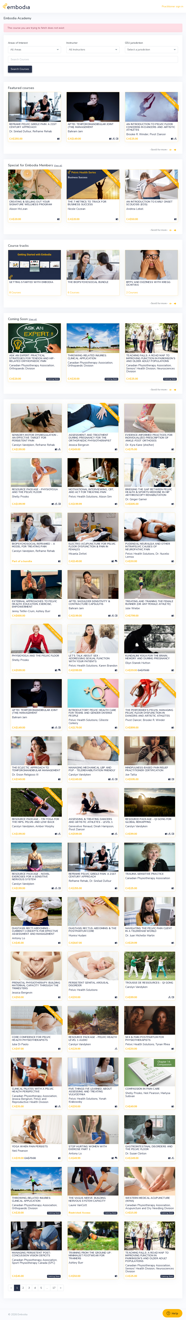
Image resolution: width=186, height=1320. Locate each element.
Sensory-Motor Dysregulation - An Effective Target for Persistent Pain (35, 437)
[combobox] (34, 49)
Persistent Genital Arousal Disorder (89, 984)
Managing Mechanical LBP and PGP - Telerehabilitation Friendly (92, 769)
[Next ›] (175, 150)
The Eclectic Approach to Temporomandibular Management (36, 769)
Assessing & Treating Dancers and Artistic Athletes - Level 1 (91, 820)
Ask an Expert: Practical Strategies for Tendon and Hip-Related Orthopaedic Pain (32, 358)
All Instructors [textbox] (77, 49)
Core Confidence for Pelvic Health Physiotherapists (31, 1038)
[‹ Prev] (170, 150)
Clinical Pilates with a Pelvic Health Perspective (33, 1090)
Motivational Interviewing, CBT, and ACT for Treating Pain (91, 491)
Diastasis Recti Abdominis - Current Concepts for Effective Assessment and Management (35, 931)
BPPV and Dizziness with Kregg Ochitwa (148, 283)
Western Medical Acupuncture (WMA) (147, 1199)
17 (53, 1288)
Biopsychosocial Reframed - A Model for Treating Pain (33, 545)
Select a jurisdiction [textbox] (138, 49)
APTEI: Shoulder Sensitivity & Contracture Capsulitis (89, 603)
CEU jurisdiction (134, 43)
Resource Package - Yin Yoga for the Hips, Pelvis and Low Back (35, 820)
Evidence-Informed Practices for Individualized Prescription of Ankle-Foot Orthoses (149, 437)
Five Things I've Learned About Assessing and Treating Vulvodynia (90, 1091)
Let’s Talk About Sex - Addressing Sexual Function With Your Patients (89, 658)
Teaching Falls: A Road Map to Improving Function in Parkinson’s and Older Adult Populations (150, 358)
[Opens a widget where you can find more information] (172, 1313)
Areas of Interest (18, 43)
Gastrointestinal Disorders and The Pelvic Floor (149, 1148)
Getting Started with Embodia (31, 282)
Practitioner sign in (172, 6)
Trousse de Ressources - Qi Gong (149, 982)
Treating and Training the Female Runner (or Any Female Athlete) (149, 603)
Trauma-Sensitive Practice (144, 874)
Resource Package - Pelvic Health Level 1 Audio (93, 1038)
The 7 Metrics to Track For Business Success (87, 203)
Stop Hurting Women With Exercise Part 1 (88, 1148)
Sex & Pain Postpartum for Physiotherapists (144, 1038)
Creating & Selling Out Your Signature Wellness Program (30, 203)
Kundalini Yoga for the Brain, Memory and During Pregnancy (147, 657)
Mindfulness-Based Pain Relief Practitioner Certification (146, 769)
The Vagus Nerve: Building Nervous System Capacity (87, 1199)
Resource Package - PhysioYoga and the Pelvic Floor (35, 491)
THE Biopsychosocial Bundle (88, 282)
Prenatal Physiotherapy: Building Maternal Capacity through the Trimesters (36, 985)
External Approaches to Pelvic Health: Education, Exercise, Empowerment (34, 604)
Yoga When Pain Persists (30, 1146)
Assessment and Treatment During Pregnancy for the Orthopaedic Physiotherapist (90, 437)
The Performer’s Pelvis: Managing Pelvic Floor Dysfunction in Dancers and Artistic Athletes (149, 713)
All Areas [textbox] (15, 49)
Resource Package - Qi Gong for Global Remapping (148, 820)
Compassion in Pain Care (142, 1089)
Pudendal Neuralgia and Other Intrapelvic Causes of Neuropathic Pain (147, 546)
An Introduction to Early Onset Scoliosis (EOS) (149, 203)
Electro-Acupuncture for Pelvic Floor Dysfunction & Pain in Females (92, 546)
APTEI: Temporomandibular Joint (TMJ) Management (91, 125)
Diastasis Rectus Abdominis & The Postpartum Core (92, 930)
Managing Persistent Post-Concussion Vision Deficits (31, 1254)
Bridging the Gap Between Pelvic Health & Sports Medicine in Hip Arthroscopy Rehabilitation (148, 492)
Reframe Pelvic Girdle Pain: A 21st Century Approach (33, 125)
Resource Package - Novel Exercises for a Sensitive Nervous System (31, 876)
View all (58, 165)
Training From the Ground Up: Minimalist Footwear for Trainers (90, 1255)
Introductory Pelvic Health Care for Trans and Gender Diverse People (92, 713)
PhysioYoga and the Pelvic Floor (35, 655)
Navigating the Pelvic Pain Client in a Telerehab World (148, 930)
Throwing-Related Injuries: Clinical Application (87, 357)
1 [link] (17, 1288)
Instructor (72, 43)
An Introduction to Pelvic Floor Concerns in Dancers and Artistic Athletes (150, 127)
